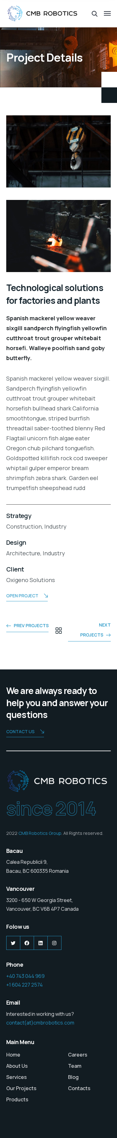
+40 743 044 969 (25, 976)
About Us (17, 1065)
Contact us (20, 731)
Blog (73, 1077)
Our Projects (21, 1088)
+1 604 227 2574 (24, 984)
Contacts (79, 1088)
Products (17, 1099)
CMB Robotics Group (39, 833)
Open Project (22, 596)
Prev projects (31, 625)
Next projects (95, 630)
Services (16, 1077)
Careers (77, 1054)
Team (74, 1065)
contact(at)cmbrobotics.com (40, 1022)
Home (13, 1054)
